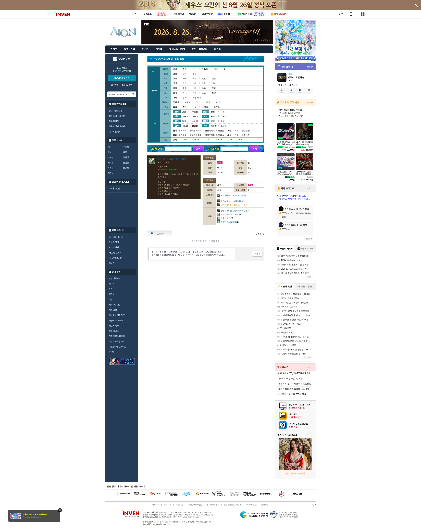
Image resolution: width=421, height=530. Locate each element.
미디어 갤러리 (115, 131)
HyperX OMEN (116, 320)
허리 (208, 102)
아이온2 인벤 (114, 188)
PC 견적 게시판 (115, 258)
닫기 (60, 510)
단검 (175, 69)
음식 (175, 107)
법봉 (175, 74)
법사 (177, 116)
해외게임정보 (114, 304)
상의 (175, 78)
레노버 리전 (114, 325)
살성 (125, 152)
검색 (133, 94)
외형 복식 (196, 97)
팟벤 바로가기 (115, 278)
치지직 (111, 283)
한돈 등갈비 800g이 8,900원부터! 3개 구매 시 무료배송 (295, 373)
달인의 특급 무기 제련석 (231, 214)
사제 (205, 116)
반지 (198, 102)
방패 (185, 97)
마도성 (110, 157)
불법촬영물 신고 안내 (232, 504)
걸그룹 (111, 294)
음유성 (126, 168)
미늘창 (205, 69)
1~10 (185, 140)
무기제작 (182, 130)
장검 (185, 69)
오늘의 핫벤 (114, 242)
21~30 (207, 140)
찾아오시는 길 (251, 504)
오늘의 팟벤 (114, 247)
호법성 (126, 162)
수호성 (126, 147)
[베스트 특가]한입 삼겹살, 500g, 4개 (293, 389)
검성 (109, 147)
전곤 (194, 69)
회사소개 (155, 504)
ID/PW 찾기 (127, 85)
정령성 (126, 157)
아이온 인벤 (124, 58)
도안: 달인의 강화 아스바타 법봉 (233, 195)
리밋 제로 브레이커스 (118, 336)
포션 (185, 107)
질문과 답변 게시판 (117, 126)
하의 (185, 78)
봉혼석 (217, 107)
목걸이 (176, 102)
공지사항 (264, 504)
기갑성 (110, 173)
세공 (229, 130)
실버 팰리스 (114, 331)
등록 (257, 254)
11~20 (196, 140)
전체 (175, 140)
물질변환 (246, 130)
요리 (236, 130)
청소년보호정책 (213, 504)
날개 (218, 102)
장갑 (204, 78)
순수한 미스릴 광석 (230, 222)
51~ (240, 140)
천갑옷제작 (210, 130)
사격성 (110, 168)
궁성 (109, 152)
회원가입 (114, 85)
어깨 (194, 78)
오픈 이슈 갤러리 (116, 237)
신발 (214, 78)
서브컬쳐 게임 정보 (117, 315)
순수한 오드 (227, 218)
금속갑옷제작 (196, 130)
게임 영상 (113, 310)
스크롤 (205, 107)
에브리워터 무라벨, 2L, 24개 (290, 378)
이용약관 (179, 504)
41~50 (230, 140)
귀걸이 (188, 102)
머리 (175, 97)
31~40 (219, 140)
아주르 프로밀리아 (116, 341)
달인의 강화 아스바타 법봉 (232, 201)
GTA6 (111, 352)
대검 (216, 69)
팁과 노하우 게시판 (117, 116)
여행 (110, 299)
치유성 (110, 162)
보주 (194, 74)
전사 (177, 111)
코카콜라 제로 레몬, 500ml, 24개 (292, 394)
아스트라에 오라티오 (117, 346)
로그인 (341, 14)
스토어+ (309, 102)
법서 (185, 74)
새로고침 (307, 239)
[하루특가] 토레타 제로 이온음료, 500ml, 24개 (295, 384)
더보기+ (309, 67)
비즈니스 (167, 504)
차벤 (110, 289)
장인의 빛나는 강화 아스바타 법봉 (235, 211)
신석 (194, 107)
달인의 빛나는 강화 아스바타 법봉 (234, 205)
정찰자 (205, 111)
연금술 (221, 130)
